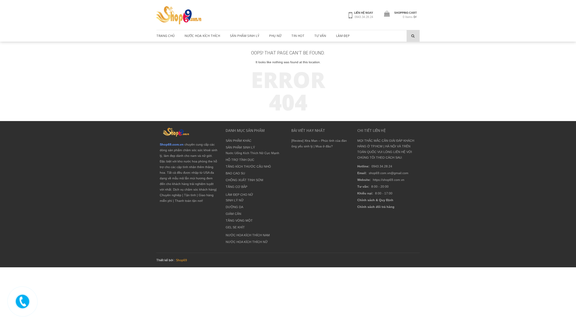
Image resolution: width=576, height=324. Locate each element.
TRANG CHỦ (165, 36)
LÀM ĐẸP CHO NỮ (239, 194)
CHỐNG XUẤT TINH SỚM (244, 180)
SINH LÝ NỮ (235, 200)
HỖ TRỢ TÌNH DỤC (240, 160)
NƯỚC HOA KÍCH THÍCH (202, 36)
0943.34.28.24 (364, 17)
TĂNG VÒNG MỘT (239, 220)
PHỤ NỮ (275, 36)
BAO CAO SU (235, 173)
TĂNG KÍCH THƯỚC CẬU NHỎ (248, 166)
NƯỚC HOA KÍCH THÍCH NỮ (247, 242)
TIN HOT (297, 36)
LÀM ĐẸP (343, 36)
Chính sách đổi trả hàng (375, 207)
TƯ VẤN (320, 36)
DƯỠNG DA (234, 207)
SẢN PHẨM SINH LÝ (244, 36)
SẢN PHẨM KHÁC (238, 140)
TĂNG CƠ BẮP (236, 187)
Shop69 (181, 260)
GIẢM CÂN (233, 214)
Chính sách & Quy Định (375, 200)
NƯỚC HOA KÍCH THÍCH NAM (248, 235)
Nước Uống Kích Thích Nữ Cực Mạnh (252, 153)
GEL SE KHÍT (235, 227)
